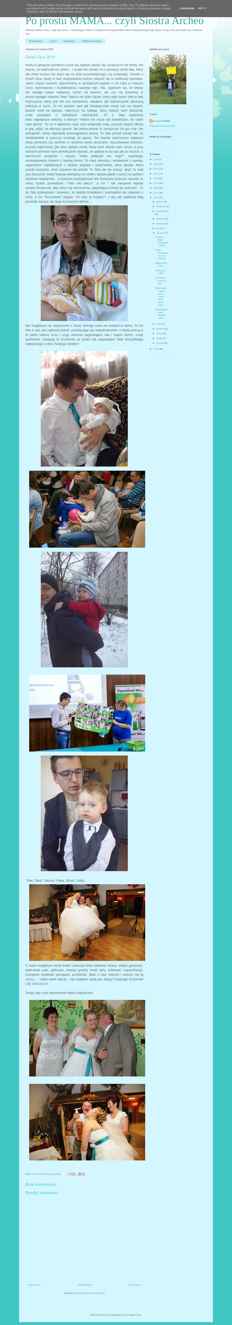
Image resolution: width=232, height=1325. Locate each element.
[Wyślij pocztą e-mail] (70, 1174)
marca (159, 333)
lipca (158, 228)
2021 (156, 174)
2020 (156, 178)
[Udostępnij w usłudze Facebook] (80, 1174)
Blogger (137, 1315)
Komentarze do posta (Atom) (90, 1293)
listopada (161, 206)
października (162, 211)
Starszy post (134, 1285)
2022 (156, 169)
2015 (156, 349)
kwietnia (160, 329)
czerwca (160, 233)
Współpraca (69, 41)
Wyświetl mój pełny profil (162, 126)
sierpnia (160, 224)
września (160, 219)
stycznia (160, 343)
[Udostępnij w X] (76, 1174)
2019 (156, 183)
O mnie (53, 41)
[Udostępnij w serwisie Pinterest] (83, 1174)
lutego (159, 338)
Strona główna (36, 41)
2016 (156, 198)
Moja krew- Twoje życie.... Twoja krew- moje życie (161, 296)
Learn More (186, 8)
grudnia (160, 202)
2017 (156, 193)
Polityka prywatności (92, 41)
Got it (202, 8)
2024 (156, 159)
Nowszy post (34, 1285)
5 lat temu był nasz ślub (160, 281)
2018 (156, 188)
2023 (156, 164)
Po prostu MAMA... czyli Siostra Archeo (114, 20)
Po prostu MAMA (161, 121)
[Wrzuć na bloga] (73, 1174)
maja (159, 324)
